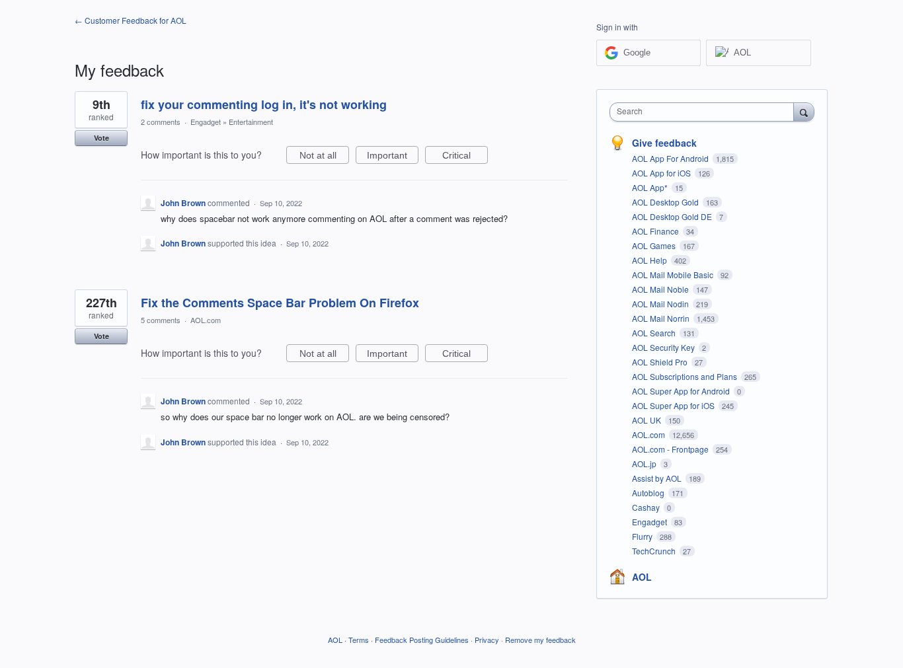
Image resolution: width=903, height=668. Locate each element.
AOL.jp (645, 463)
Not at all (324, 157)
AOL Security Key (664, 347)
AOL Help (650, 260)
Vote (101, 138)
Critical (465, 157)
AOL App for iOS (662, 172)
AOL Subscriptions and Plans (685, 376)
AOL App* (651, 187)
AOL (642, 576)
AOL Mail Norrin (661, 318)
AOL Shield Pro (660, 361)
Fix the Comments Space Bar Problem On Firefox (280, 302)
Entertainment (251, 121)
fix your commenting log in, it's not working (264, 104)
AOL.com (205, 320)
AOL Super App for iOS (674, 405)
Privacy (487, 639)
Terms (358, 639)
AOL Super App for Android (682, 390)
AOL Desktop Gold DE (673, 216)
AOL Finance (656, 231)
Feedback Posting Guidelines (422, 639)
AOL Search (655, 332)
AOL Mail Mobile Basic (673, 274)
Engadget (205, 121)
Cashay (647, 507)
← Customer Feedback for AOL (130, 20)
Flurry (643, 536)
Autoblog (649, 492)
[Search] (803, 111)
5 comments (160, 320)
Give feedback (664, 142)
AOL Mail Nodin (661, 303)
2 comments (160, 121)
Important (392, 157)
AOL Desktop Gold (666, 201)
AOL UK (647, 420)
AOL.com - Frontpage (671, 449)
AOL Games (655, 245)
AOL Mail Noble (661, 289)
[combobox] (705, 112)
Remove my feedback (540, 639)
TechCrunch (655, 550)
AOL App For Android (671, 158)
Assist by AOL (658, 478)
